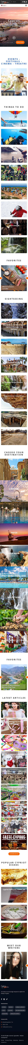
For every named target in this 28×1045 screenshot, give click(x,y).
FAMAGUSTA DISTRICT (15, 1013)
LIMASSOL (11, 1007)
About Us (21, 1040)
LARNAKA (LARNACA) (20, 1007)
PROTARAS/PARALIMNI (20, 1010)
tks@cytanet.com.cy (7, 1027)
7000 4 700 (5, 1024)
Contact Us (3, 1042)
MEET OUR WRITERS (14, 946)
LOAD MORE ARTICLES (14, 853)
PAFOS (3, 1010)
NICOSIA (4, 1007)
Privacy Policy (8, 1040)
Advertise (15, 1040)
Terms (2, 1040)
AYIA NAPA (10, 1010)
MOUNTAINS (4, 1013)
